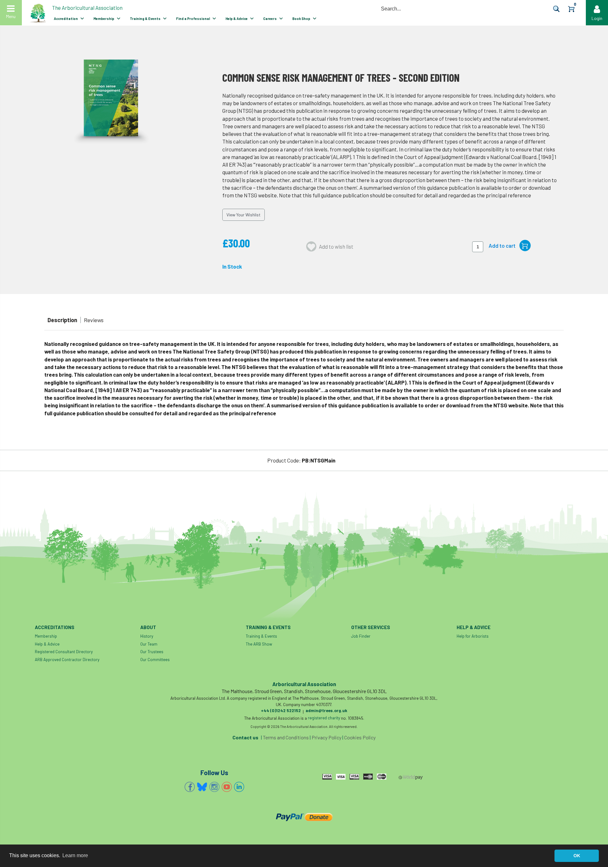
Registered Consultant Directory (64, 651)
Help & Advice (236, 18)
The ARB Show (259, 644)
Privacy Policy (326, 737)
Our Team (148, 644)
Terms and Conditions (286, 737)
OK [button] (576, 855)
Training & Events (145, 18)
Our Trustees (151, 651)
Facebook (190, 787)
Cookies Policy (360, 737)
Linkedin (239, 787)
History (146, 636)
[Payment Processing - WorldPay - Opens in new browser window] (410, 777)
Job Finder (360, 636)
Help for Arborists (473, 636)
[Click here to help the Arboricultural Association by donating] (304, 817)
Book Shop (301, 18)
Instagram (214, 787)
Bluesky (202, 787)
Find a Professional (193, 18)
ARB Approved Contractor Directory (67, 659)
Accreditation (66, 18)
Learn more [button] (75, 855)
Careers (270, 18)
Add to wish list (336, 246)
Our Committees (155, 659)
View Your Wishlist (243, 214)
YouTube (227, 787)
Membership (103, 18)
